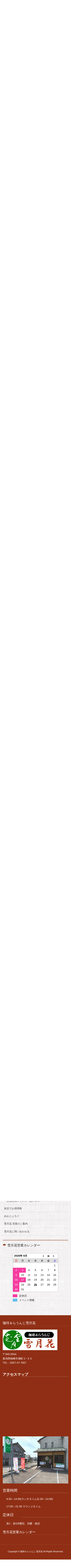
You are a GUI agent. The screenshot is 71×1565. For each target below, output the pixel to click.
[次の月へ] (55, 1255)
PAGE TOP (65, 1515)
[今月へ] (48, 1255)
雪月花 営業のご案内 (16, 1223)
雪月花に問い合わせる (16, 1231)
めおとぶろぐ (11, 1216)
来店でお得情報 (13, 1208)
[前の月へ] (42, 1255)
